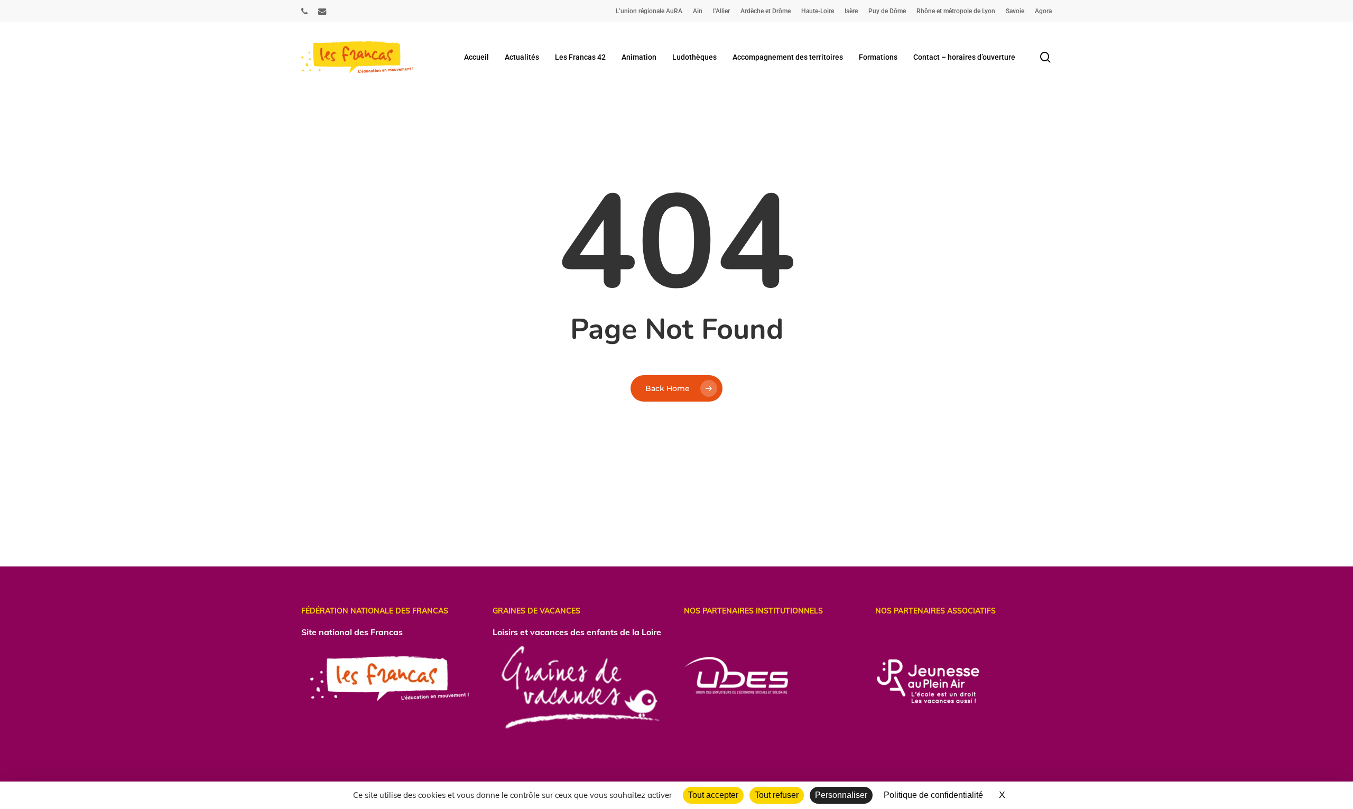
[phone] (304, 11)
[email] (322, 11)
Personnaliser (841, 795)
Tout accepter (713, 795)
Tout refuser (777, 795)
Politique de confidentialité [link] (933, 795)
